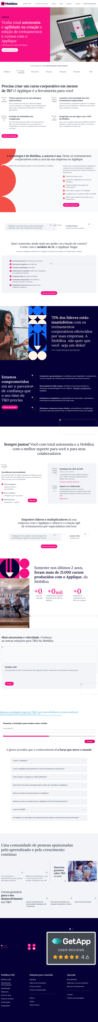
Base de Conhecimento (75, 986)
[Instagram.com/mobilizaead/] (29, 945)
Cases (32, 1001)
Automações (5, 1002)
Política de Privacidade (75, 998)
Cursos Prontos (35, 986)
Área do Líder (6, 995)
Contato (70, 995)
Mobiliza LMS (6, 979)
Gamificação (5, 988)
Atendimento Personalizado (6, 984)
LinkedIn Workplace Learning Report (68, 350)
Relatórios (5, 992)
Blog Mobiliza (72, 979)
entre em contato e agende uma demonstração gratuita (46, 715)
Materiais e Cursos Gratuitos (77, 983)
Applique (33, 979)
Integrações (5, 1006)
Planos (32, 998)
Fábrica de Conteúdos (38, 983)
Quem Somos (35, 1005)
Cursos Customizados (38, 990)
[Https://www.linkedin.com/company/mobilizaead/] (29, 948)
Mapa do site (70, 1000)
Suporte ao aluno (7, 999)
